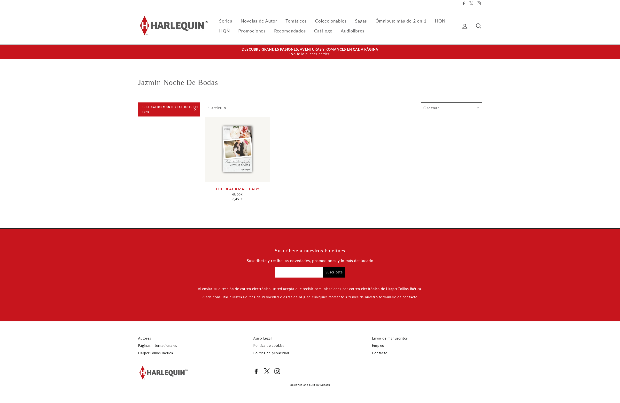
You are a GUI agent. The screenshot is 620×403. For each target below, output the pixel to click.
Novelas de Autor (259, 20)
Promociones (252, 30)
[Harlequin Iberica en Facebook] (256, 371)
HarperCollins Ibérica (155, 353)
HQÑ (224, 30)
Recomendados (290, 30)
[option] (310, 51)
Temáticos (296, 20)
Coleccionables (331, 20)
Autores (144, 338)
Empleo (378, 346)
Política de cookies (268, 346)
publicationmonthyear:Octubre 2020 (170, 109)
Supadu (325, 384)
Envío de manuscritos (390, 338)
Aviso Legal (262, 338)
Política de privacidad (271, 353)
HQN (440, 20)
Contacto (379, 353)
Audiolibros (352, 30)
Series (225, 20)
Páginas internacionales (157, 346)
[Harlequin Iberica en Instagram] (277, 371)
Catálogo (323, 30)
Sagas (361, 20)
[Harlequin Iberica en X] (267, 371)
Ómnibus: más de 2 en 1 (400, 20)
